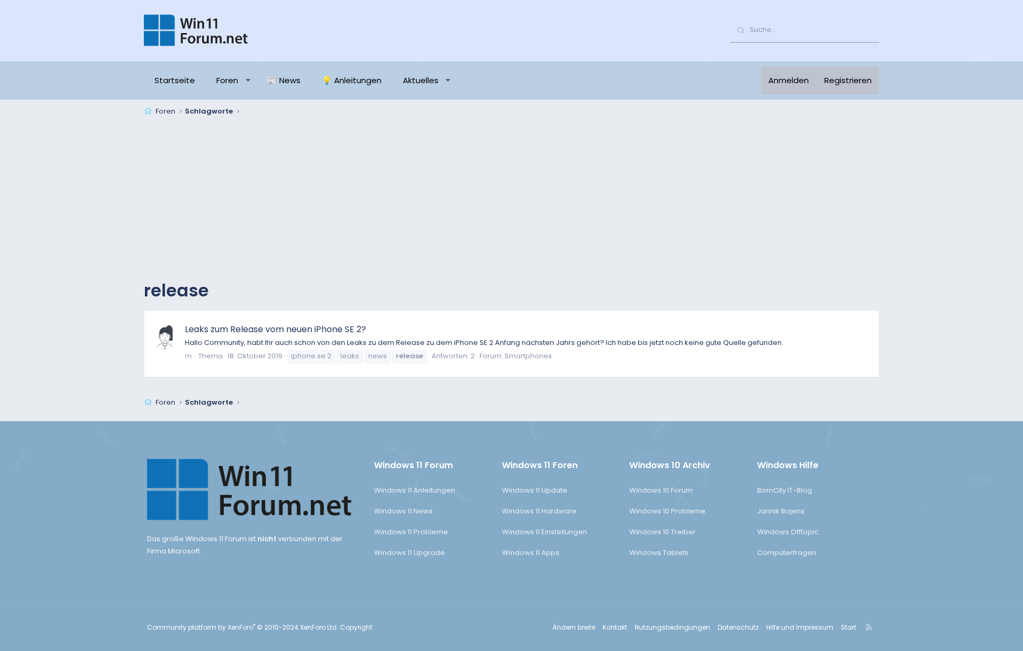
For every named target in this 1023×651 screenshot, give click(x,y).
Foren (227, 80)
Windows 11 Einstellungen (544, 532)
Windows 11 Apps (530, 553)
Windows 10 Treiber (662, 532)
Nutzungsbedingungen (672, 627)
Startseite (175, 80)
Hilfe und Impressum (799, 627)
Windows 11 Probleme (411, 532)
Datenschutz (738, 627)
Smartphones (528, 356)
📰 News (284, 80)
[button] (248, 80)
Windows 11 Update (534, 490)
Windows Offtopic (787, 532)
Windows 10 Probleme (667, 511)
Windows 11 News (403, 511)
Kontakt (615, 627)
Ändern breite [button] (574, 627)
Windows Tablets (658, 553)
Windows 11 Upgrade (409, 553)
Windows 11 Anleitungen (414, 490)
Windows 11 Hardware (539, 511)
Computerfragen (786, 553)
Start (848, 627)
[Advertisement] (511, 199)
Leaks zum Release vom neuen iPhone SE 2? (275, 329)
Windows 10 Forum (661, 490)
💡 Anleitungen (351, 80)
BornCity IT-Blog (784, 490)
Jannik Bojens (781, 511)
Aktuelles (421, 80)
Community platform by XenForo (242, 627)
